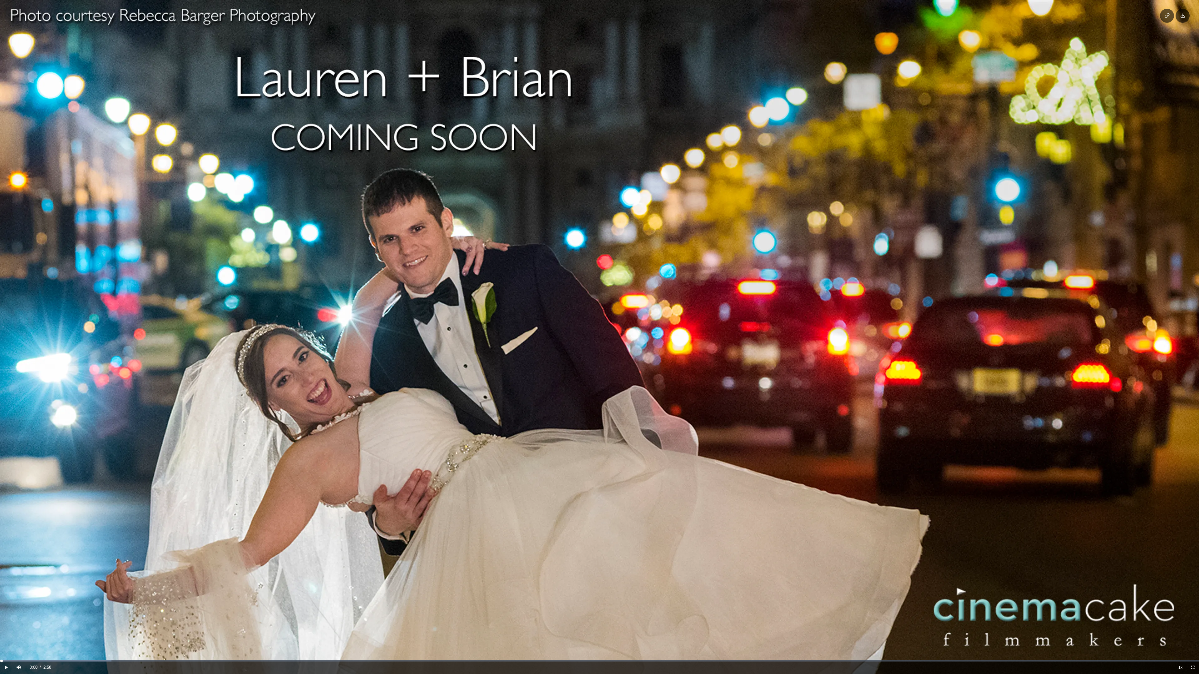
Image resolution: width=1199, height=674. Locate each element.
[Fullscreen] (1193, 667)
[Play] (6, 667)
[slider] (599, 661)
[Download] (1183, 16)
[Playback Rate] (1180, 667)
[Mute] (18, 667)
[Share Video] (1167, 16)
